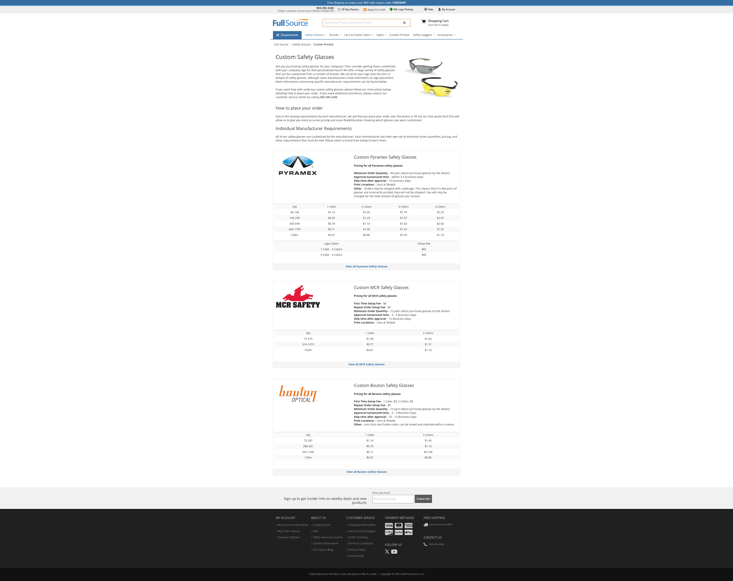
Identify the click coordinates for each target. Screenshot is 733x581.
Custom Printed (399, 35)
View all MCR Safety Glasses (366, 364)
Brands (334, 35)
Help (430, 9)
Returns (350, 9)
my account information (293, 525)
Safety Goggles (422, 35)
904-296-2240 (325, 8)
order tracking (357, 537)
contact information (325, 543)
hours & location (328, 537)
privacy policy (356, 549)
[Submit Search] (404, 22)
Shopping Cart (438, 21)
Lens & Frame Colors (357, 35)
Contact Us (433, 537)
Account (448, 9)
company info (322, 525)
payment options (289, 537)
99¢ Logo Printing (403, 9)
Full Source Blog (323, 549)
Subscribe (423, 498)
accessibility (356, 556)
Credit (376, 9)
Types (380, 35)
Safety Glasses (314, 35)
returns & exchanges (361, 531)
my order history (289, 531)
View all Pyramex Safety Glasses (366, 266)
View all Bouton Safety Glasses (366, 472)
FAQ (315, 531)
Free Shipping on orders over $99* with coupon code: (366, 2)
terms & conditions (360, 543)
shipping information (361, 525)
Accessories (445, 35)
